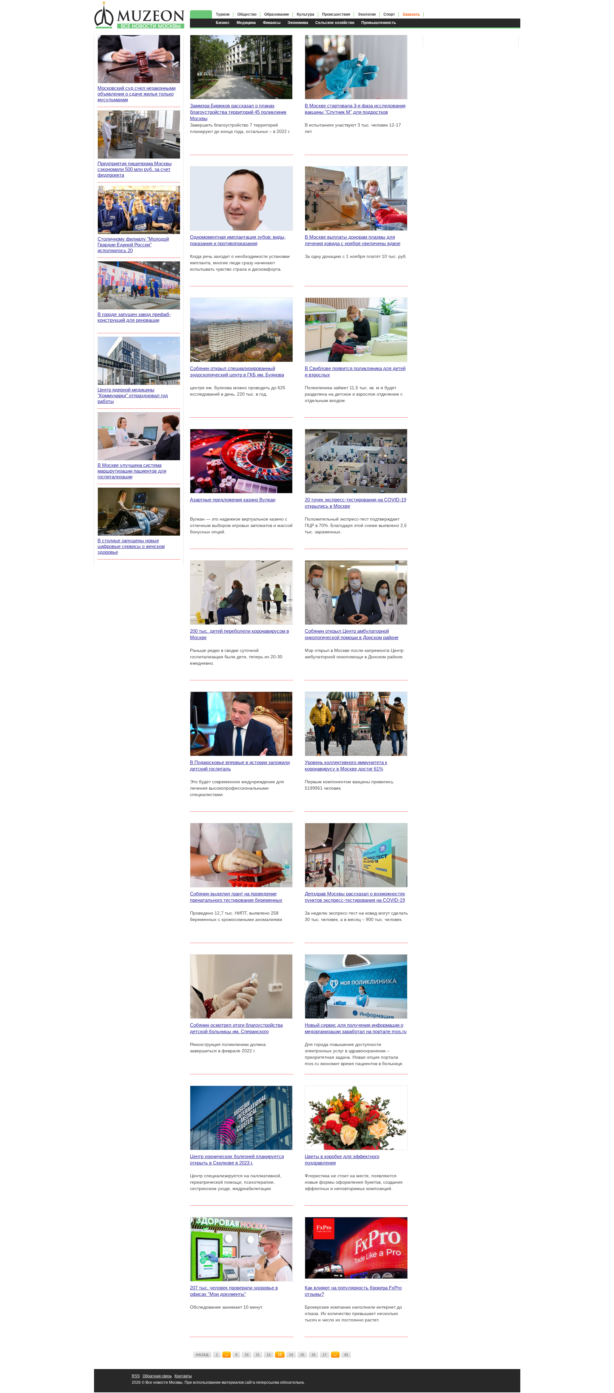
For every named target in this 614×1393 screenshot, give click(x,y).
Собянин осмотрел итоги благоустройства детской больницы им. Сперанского (236, 1028)
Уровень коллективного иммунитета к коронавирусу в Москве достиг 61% (346, 765)
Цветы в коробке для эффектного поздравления (342, 1159)
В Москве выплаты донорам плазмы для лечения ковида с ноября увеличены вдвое (352, 240)
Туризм (223, 14)
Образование (276, 14)
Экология (367, 14)
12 (269, 1355)
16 (313, 1355)
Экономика (297, 22)
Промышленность (378, 22)
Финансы (271, 22)
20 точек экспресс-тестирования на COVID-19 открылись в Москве (355, 503)
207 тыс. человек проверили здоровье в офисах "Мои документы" (234, 1291)
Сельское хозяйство (334, 22)
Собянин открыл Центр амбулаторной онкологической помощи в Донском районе (351, 634)
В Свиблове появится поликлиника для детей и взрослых (355, 371)
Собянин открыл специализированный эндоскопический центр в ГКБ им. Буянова (237, 371)
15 (302, 1355)
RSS (136, 1376)
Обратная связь (157, 1376)
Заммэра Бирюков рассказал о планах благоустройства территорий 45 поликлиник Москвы (238, 112)
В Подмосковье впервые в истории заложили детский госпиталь (240, 765)
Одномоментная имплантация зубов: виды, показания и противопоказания (238, 240)
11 (257, 1355)
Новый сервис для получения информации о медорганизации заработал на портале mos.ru (355, 1028)
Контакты (183, 1376)
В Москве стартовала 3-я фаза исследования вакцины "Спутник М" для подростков (355, 109)
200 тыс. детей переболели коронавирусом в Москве (239, 634)
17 (325, 1355)
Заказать (411, 14)
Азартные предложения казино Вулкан (232, 499)
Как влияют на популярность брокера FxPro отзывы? (353, 1291)
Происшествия (336, 14)
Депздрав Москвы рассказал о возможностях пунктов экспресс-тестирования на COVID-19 (355, 897)
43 (346, 1355)
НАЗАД (202, 1355)
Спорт (389, 14)
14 (291, 1355)
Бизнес (223, 22)
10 (246, 1355)
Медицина (246, 22)
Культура (305, 14)
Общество (246, 14)
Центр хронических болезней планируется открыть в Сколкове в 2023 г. (237, 1159)
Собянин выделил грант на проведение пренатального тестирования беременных (236, 897)
